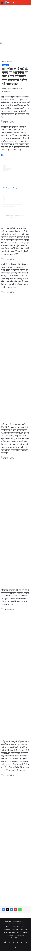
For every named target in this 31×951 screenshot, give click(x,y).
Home (4, 61)
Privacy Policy (21, 926)
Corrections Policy (19, 935)
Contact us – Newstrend (11, 929)
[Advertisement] (15, 21)
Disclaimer (13, 926)
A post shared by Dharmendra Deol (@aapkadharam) (15, 216)
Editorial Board (23, 929)
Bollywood (10, 61)
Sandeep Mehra (7, 88)
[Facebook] (3, 909)
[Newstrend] (11, 2)
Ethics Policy (10, 935)
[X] (7, 909)
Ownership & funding (21, 932)
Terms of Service (15, 938)
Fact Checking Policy (9, 932)
